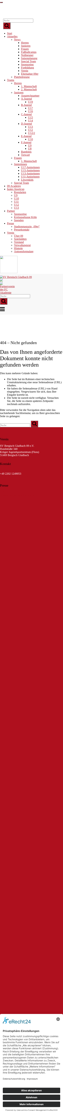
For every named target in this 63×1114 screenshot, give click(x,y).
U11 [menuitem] (16, 201)
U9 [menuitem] (29, 145)
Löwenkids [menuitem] (27, 179)
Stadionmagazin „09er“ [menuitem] (27, 226)
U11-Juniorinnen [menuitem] (30, 176)
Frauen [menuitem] (25, 48)
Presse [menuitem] (10, 223)
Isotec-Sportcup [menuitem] (15, 189)
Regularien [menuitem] (20, 192)
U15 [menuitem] (30, 117)
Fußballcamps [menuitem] (28, 52)
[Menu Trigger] (1, 2)
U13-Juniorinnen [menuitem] (30, 173)
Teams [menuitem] (10, 80)
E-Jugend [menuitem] (26, 136)
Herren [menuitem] (25, 42)
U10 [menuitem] (30, 139)
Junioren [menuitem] (25, 45)
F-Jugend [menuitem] (26, 142)
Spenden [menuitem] (19, 220)
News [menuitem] (17, 39)
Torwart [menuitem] (25, 154)
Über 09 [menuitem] (18, 235)
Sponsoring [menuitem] (27, 64)
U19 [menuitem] (30, 101)
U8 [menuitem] (29, 148)
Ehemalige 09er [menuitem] (29, 73)
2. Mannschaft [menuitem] (29, 89)
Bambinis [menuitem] (26, 151)
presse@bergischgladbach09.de (17, 495)
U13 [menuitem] (30, 126)
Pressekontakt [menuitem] (21, 229)
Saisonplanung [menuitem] (29, 58)
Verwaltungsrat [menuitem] (22, 245)
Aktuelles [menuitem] (12, 36)
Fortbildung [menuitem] (27, 67)
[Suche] (6, 26)
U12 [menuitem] (30, 129)
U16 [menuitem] (30, 111)
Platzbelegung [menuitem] (22, 76)
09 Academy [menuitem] (14, 186)
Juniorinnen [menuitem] (20, 164)
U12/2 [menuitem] (31, 133)
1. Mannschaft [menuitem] (29, 86)
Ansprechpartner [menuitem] (30, 95)
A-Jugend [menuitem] (26, 98)
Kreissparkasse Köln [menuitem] (25, 217)
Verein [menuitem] (24, 70)
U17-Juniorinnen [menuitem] (30, 167)
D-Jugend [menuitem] (26, 123)
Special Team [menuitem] (28, 61)
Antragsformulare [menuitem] (23, 251)
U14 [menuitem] (30, 120)
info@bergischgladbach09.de (16, 476)
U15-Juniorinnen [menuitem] (30, 170)
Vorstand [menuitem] (19, 242)
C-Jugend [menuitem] (26, 114)
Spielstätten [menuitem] (20, 238)
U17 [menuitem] (30, 108)
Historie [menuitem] (18, 248)
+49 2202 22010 (9, 470)
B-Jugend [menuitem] (26, 105)
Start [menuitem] (9, 33)
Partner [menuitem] (11, 210)
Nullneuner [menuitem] (27, 55)
